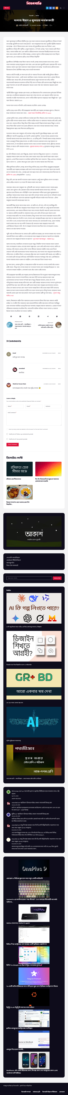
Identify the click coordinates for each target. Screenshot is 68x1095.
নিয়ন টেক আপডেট (12, 565)
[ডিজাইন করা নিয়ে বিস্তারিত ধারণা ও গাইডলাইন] (33, 646)
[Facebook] (53, 8)
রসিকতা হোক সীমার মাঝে (13, 479)
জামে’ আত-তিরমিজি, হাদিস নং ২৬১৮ (39, 113)
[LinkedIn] (38, 316)
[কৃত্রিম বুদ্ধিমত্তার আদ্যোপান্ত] (33, 722)
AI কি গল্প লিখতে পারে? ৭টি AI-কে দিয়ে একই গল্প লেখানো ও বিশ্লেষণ (24, 627)
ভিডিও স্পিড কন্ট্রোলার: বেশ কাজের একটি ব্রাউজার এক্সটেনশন (26, 944)
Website (48, 406)
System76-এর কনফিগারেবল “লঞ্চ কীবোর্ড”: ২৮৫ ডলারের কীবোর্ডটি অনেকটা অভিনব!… (31, 901)
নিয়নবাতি (16, 1086)
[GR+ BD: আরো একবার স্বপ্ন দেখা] (33, 684)
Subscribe (57, 578)
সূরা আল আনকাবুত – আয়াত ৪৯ (43, 239)
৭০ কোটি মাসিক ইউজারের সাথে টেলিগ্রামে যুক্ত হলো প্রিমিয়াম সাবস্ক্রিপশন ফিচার (32, 986)
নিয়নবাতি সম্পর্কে (26, 1092)
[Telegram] (47, 8)
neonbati (22, 368)
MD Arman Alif (17, 791)
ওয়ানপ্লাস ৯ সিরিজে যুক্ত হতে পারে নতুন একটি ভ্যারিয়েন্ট (24, 878)
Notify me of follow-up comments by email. (21, 434)
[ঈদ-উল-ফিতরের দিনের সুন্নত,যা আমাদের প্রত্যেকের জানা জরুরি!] (48, 469)
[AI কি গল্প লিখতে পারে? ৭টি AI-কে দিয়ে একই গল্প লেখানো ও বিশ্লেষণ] (33, 608)
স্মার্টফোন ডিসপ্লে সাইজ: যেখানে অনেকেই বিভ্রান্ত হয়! (36, 802)
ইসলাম (46, 25)
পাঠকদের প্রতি (36, 1092)
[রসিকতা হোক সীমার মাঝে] (19, 469)
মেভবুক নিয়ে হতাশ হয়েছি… (15, 1049)
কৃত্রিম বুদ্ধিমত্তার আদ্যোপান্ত (13, 741)
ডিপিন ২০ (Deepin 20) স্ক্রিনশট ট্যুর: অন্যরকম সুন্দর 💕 (24, 965)
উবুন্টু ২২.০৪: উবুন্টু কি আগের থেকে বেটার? (20, 1007)
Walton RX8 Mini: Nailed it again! (18, 923)
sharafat (14, 839)
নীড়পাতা (7, 8)
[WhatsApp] (57, 316)
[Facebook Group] (50, 8)
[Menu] (64, 8)
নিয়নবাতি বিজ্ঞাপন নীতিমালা (49, 1092)
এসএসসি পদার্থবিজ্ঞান (13, 557)
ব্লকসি (21, 1086)
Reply (59, 353)
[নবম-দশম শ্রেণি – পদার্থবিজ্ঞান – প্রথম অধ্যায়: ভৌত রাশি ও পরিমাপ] (33, 760)
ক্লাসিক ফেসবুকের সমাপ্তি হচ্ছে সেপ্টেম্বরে (19, 1028)
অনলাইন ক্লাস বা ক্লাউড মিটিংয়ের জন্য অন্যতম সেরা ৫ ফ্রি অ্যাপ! (36, 792)
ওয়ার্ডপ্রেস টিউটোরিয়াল (13, 560)
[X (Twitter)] (20, 316)
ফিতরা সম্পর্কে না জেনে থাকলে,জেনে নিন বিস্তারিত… (17, 503)
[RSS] (57, 8)
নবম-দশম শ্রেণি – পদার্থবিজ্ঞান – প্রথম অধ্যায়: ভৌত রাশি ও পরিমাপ (23, 779)
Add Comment (12, 413)
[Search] (60, 8)
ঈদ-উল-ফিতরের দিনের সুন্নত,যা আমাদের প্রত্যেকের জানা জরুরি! (47, 480)
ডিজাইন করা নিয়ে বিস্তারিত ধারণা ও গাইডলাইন (19, 665)
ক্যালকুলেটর (10, 563)
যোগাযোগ (62, 1092)
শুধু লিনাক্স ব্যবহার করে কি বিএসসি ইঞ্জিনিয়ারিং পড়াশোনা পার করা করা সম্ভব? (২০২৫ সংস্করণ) (35, 826)
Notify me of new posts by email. (18, 439)
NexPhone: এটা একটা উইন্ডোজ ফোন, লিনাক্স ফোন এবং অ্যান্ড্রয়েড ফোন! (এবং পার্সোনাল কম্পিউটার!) (32, 1072)
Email (28, 406)
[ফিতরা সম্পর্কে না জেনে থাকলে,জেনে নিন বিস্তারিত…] (19, 492)
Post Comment (12, 444)
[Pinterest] (29, 316)
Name (10, 406)
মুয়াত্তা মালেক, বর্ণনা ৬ (37, 146)
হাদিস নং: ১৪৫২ (11, 174)
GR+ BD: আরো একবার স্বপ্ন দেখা (14, 703)
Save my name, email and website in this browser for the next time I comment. (28, 429)
